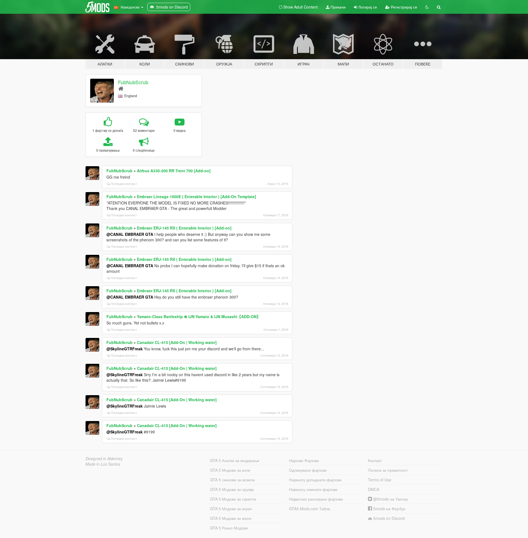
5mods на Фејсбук (388, 508)
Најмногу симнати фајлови (313, 489)
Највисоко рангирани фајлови (316, 499)
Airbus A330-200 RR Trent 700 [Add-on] (174, 170)
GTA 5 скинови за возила (232, 479)
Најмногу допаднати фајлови (315, 479)
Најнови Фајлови (304, 460)
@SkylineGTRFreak (124, 348)
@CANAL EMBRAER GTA (129, 234)
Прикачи (337, 7)
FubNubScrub (133, 82)
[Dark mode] (427, 7)
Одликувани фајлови (308, 470)
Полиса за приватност (388, 470)
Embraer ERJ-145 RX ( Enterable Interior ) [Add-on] (184, 228)
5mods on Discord (388, 518)
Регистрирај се (403, 7)
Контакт (375, 460)
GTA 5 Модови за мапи (230, 518)
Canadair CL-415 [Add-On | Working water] (177, 342)
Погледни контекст (124, 183)
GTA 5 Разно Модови (229, 528)
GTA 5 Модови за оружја (232, 489)
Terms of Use (379, 479)
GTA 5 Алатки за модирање (234, 460)
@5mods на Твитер (390, 499)
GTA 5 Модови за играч (231, 508)
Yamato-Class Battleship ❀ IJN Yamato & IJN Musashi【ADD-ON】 (198, 316)
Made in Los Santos (103, 464)
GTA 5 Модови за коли (230, 470)
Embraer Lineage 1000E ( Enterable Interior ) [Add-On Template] (196, 196)
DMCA (373, 489)
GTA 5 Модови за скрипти (233, 499)
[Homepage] (121, 88)
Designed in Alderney (104, 458)
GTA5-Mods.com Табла (309, 508)
